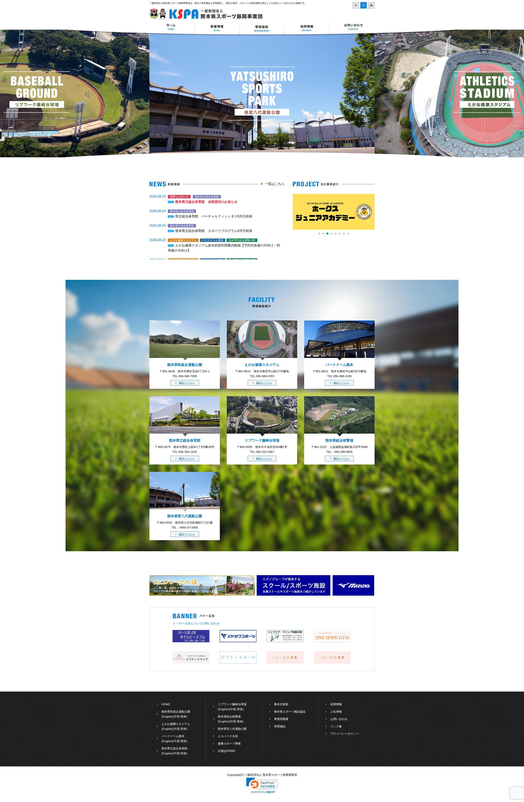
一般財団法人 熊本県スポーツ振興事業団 (208, 14)
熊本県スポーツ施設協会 (290, 711)
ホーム (171, 27)
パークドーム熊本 (172, 736)
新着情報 (216, 27)
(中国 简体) (180, 716)
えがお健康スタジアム (175, 724)
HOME (165, 704)
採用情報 (307, 27)
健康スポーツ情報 (229, 743)
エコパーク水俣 (228, 736)
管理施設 (280, 726)
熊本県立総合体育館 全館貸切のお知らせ (206, 202)
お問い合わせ (352, 27)
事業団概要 (281, 719)
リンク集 (336, 726)
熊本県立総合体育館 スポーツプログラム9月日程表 (213, 231)
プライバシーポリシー (344, 733)
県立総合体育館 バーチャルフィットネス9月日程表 (213, 216)
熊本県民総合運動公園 (175, 711)
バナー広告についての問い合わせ (198, 623)
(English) (167, 716)
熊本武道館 (281, 704)
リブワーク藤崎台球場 (232, 704)
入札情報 (336, 711)
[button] (262, 785)
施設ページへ (187, 382)
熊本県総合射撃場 (229, 716)
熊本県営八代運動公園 (232, 728)
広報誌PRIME (226, 751)
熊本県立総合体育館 (174, 748)
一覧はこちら (275, 184)
